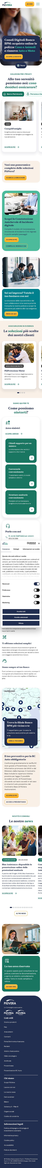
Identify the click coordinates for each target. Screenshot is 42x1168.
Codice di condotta (11, 1116)
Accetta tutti (21, 611)
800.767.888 (13, 538)
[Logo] (7, 4)
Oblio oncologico (10, 1056)
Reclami (7, 1046)
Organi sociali (9, 1111)
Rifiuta (21, 623)
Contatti (7, 1037)
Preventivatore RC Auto (13, 1070)
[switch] (37, 590)
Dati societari (9, 1097)
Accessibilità (8, 1145)
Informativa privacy (11, 1135)
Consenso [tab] (6, 549)
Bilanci (6, 1102)
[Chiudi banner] (39, 543)
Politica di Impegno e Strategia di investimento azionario (16, 1129)
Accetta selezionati (21, 617)
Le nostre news (9, 1092)
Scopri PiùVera (9, 1082)
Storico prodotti (10, 1022)
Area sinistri (8, 1032)
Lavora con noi (9, 1087)
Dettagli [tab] (16, 549)
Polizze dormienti (10, 1150)
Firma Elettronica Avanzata (14, 1041)
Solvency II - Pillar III (11, 1107)
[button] (18, 392)
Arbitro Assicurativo (11, 1051)
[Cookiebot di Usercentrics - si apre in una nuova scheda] (27, 543)
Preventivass (9, 1066)
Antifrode (7, 1061)
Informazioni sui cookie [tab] (31, 549)
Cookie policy (9, 1140)
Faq (5, 1027)
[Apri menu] (38, 4)
